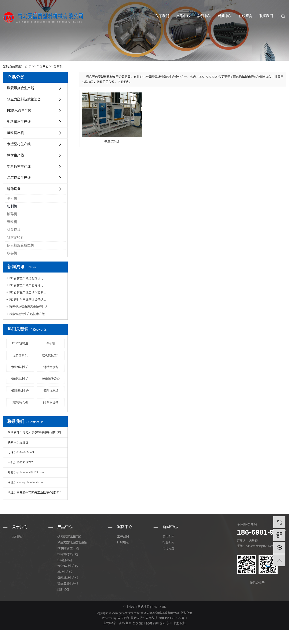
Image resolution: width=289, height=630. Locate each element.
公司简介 (18, 536)
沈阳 (162, 623)
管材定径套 (15, 237)
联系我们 (266, 16)
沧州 (142, 623)
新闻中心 (224, 16)
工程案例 (123, 536)
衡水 (135, 623)
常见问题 (168, 548)
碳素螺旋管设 (51, 379)
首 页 (28, 66)
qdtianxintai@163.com (30, 472)
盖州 (129, 623)
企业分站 (129, 606)
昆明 (149, 623)
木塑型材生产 (20, 367)
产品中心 (183, 16)
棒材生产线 (15, 155)
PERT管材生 (20, 343)
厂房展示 (123, 542)
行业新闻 (168, 542)
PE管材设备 (50, 402)
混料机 (12, 222)
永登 (176, 623)
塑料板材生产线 (19, 166)
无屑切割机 (20, 355)
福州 (156, 623)
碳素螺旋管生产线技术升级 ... (28, 314)
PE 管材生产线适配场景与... (27, 278)
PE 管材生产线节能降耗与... (27, 285)
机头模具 (14, 229)
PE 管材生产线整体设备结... (27, 299)
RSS (154, 606)
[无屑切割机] (112, 114)
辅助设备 (14, 189)
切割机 (58, 66)
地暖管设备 (50, 367)
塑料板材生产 (20, 390)
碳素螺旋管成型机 (20, 245)
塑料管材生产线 (19, 121)
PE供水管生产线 (19, 110)
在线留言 (245, 16)
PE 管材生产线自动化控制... (27, 292)
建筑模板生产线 (19, 177)
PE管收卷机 (20, 402)
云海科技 (151, 618)
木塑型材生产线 (19, 144)
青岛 (122, 623)
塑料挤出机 (15, 133)
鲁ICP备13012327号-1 (173, 618)
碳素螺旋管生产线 (20, 88)
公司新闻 (168, 536)
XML (162, 606)
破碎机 (12, 214)
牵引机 (12, 198)
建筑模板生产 (51, 355)
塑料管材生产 (20, 379)
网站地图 (143, 606)
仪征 (183, 623)
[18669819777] (279, 522)
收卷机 (12, 253)
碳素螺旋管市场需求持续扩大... (29, 306)
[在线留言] (279, 548)
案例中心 (204, 16)
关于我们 (162, 16)
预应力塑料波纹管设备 (24, 99)
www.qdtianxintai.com (30, 482)
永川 (169, 623)
